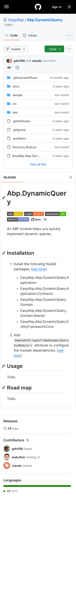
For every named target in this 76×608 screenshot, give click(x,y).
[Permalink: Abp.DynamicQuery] (4, 198)
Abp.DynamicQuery (44, 20)
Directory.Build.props (27, 147)
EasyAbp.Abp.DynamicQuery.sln (34, 156)
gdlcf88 (19, 60)
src (14, 103)
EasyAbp (16, 20)
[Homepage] (38, 6)
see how (39, 269)
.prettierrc (19, 138)
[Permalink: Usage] (4, 366)
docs (15, 86)
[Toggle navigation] (6, 6)
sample (17, 95)
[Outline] (70, 177)
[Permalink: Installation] (4, 253)
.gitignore (19, 130)
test (15, 112)
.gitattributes (21, 121)
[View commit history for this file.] (17, 68)
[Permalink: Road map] (4, 388)
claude (37, 60)
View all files (38, 164)
